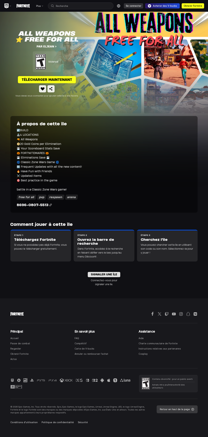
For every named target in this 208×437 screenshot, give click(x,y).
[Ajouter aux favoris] (42, 88)
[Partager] (51, 88)
